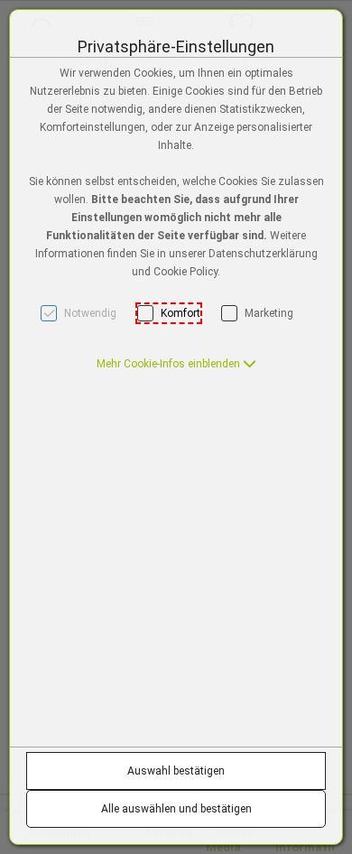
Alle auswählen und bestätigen (176, 809)
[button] (176, 363)
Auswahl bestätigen (176, 771)
